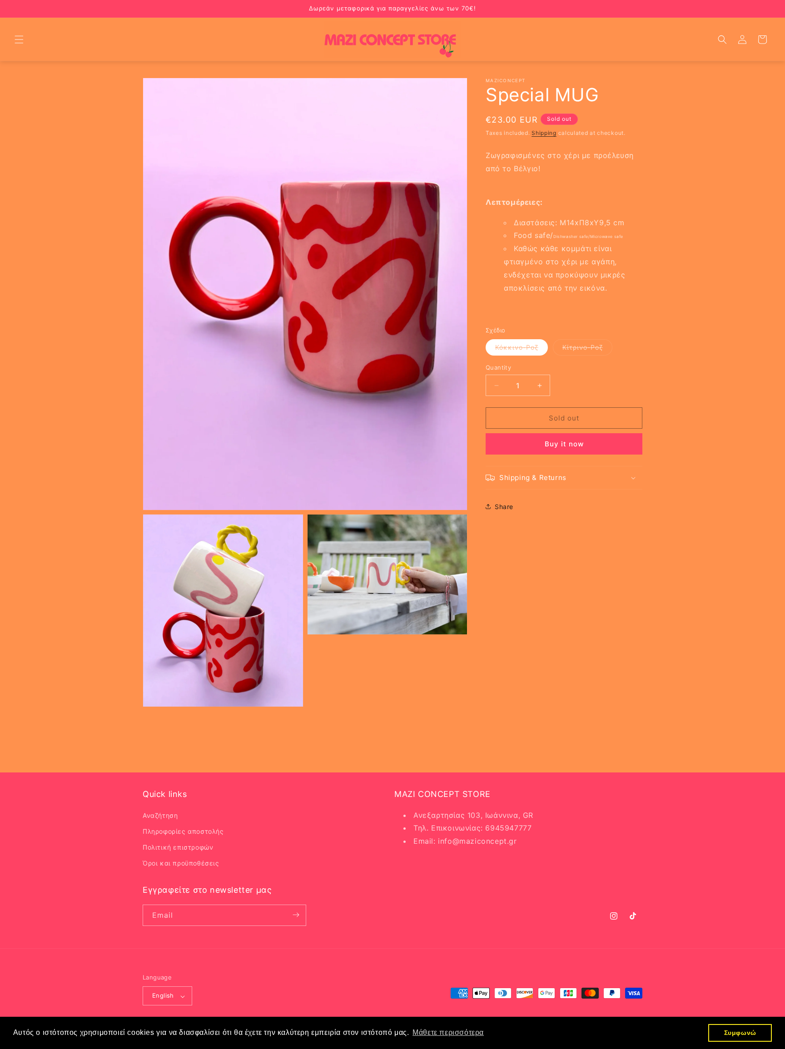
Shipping (544, 132)
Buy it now (564, 444)
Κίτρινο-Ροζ (587, 349)
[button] (19, 39)
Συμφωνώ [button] (740, 1032)
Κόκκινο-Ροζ (521, 349)
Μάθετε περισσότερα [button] (448, 1032)
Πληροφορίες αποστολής (183, 831)
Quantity (498, 367)
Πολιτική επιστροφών (178, 847)
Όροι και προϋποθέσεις (181, 863)
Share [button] (504, 506)
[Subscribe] (296, 914)
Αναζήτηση (160, 815)
